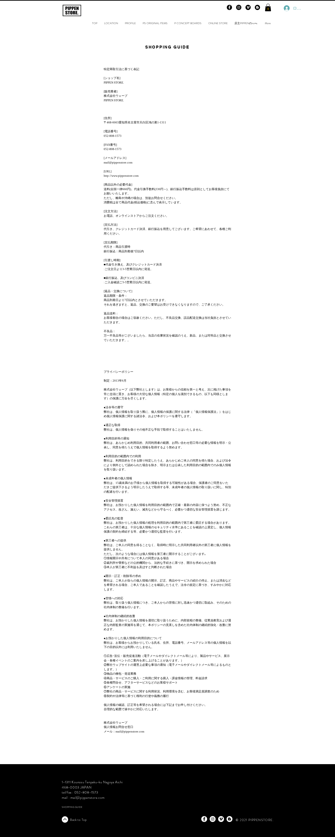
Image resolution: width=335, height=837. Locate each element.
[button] (268, 7)
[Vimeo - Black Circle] (248, 7)
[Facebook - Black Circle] (229, 7)
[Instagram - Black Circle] (238, 7)
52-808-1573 (87, 792)
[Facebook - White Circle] (204, 819)
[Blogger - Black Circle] (257, 7)
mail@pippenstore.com (87, 797)
